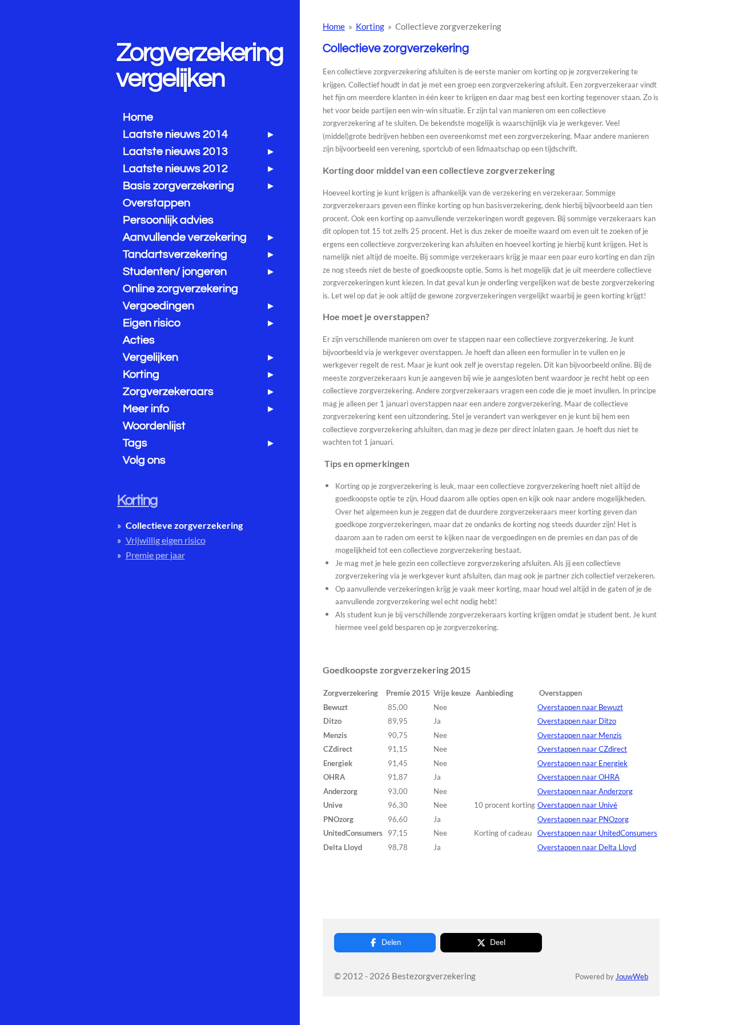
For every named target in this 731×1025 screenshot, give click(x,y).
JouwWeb (632, 976)
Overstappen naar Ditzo (576, 720)
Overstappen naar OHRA (578, 776)
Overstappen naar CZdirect (582, 748)
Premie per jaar (155, 554)
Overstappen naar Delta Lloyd (586, 847)
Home (334, 26)
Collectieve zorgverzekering (448, 26)
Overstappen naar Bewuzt (580, 707)
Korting (370, 26)
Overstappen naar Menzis (579, 735)
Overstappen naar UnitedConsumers (597, 832)
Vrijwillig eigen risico (166, 540)
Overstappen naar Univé (577, 804)
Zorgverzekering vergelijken (200, 65)
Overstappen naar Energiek (582, 763)
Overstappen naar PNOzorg (583, 819)
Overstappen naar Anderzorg (585, 791)
